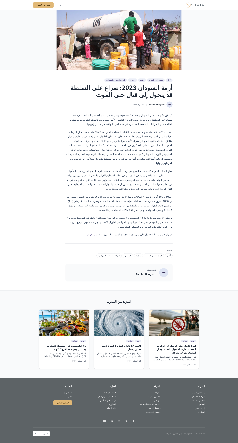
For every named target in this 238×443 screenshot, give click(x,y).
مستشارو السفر (198, 392)
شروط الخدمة (155, 408)
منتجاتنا (158, 392)
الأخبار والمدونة (154, 396)
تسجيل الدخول (63, 402)
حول (60, 5)
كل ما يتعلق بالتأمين (108, 400)
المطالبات (68, 392)
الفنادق (202, 404)
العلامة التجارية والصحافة (150, 404)
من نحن (157, 400)
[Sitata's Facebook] (133, 421)
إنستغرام (92, 234)
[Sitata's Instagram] (119, 421)
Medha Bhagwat (146, 274)
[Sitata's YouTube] (104, 421)
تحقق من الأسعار (43, 5)
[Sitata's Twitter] (126, 421)
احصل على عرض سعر (107, 396)
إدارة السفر (200, 408)
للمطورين (112, 404)
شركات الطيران (198, 396)
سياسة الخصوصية (153, 412)
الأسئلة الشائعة (110, 392)
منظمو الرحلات (198, 400)
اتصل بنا (68, 396)
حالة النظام (111, 408)
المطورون (201, 412)
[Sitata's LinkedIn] (112, 421)
